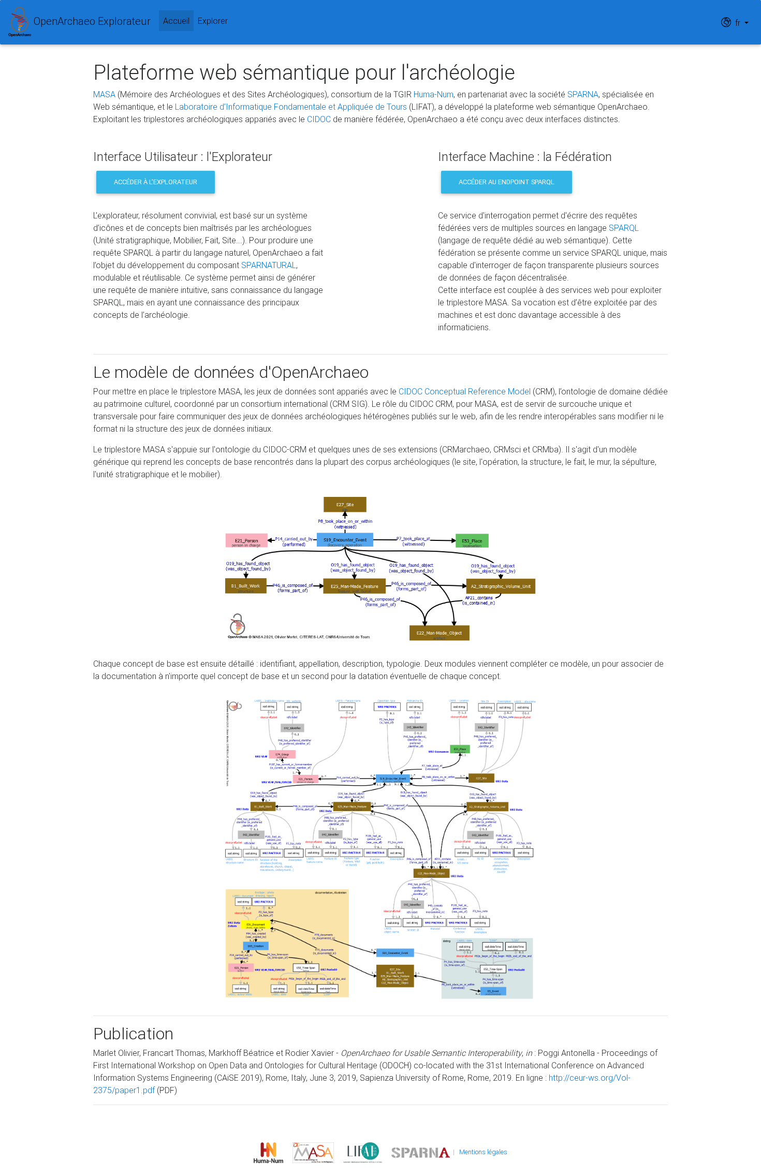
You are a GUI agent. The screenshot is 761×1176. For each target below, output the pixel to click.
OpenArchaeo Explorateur (91, 20)
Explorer (213, 21)
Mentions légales (483, 1152)
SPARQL (624, 228)
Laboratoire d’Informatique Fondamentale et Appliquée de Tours (291, 106)
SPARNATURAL (268, 265)
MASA (104, 94)
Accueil (178, 20)
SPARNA (582, 94)
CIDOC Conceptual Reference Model (465, 391)
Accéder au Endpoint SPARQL (506, 182)
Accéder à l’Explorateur (155, 182)
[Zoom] (380, 568)
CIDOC (319, 119)
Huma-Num (433, 94)
